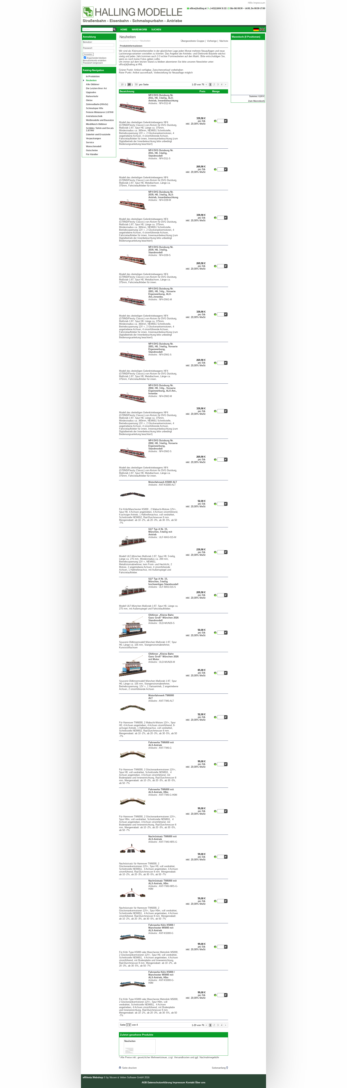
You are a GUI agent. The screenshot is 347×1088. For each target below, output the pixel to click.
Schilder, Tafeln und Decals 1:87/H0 (100, 129)
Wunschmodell (93, 146)
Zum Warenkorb (256, 101)
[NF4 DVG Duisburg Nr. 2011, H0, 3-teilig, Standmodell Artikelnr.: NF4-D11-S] (149, 175)
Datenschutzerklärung (159, 1082)
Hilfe (250, 2)
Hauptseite (124, 41)
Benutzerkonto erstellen (94, 60)
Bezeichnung (127, 91)
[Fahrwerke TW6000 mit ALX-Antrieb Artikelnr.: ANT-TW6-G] (149, 767)
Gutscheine (92, 150)
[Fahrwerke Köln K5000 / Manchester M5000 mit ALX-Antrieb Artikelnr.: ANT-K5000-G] (149, 950)
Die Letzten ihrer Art (96, 88)
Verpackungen (93, 138)
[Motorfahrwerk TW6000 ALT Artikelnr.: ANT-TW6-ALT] (149, 720)
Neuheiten (91, 80)
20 (129, 84)
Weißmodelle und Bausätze (100, 120)
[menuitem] (124, 29)
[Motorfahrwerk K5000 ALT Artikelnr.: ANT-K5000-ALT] (148, 507)
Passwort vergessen (93, 63)
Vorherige (212, 41)
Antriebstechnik (94, 116)
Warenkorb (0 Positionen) (246, 36)
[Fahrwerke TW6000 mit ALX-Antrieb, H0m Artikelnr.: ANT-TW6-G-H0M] (149, 814)
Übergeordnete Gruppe (192, 41)
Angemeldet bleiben (96, 58)
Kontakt (190, 1082)
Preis (202, 91)
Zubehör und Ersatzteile (98, 134)
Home (123, 29)
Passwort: (88, 48)
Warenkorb (139, 29)
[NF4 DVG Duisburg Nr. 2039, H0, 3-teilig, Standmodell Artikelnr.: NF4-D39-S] (149, 272)
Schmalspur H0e (94, 108)
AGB (144, 1082)
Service (90, 142)
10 (122, 84)
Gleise (89, 100)
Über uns (200, 1082)
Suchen (156, 29)
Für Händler (92, 154)
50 (136, 84)
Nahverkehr (92, 96)
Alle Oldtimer (92, 84)
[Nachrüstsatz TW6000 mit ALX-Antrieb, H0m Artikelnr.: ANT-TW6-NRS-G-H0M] (149, 905)
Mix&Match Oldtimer (96, 124)
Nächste (223, 41)
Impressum (259, 2)
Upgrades (91, 92)
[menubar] (140, 29)
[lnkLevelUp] (126, 1062)
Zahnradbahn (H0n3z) (97, 104)
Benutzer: (87, 42)
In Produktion (93, 76)
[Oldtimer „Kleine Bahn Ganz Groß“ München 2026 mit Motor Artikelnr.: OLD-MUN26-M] (149, 678)
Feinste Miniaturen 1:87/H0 (99, 112)
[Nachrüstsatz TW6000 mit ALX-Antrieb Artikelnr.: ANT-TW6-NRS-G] (149, 861)
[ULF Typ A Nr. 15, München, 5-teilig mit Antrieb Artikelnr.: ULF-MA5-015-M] (149, 554)
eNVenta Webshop (93, 1077)
